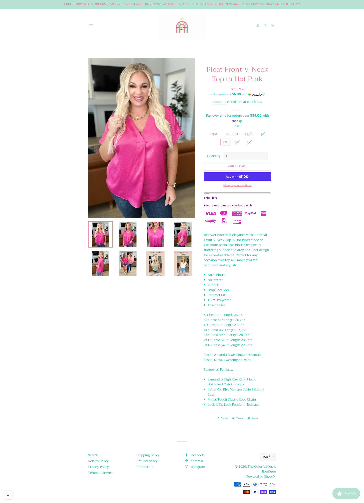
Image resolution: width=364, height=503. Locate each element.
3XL (249, 142)
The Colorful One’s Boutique (262, 469)
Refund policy (147, 461)
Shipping (219, 102)
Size (237, 126)
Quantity (214, 156)
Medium (232, 134)
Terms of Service (100, 473)
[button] (237, 94)
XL (263, 134)
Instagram (197, 467)
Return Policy (98, 461)
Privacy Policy (98, 467)
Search (93, 455)
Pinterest (196, 461)
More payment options (237, 185)
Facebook (196, 455)
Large (249, 134)
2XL (237, 142)
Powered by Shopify (261, 476)
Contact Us (144, 467)
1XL (225, 142)
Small (215, 134)
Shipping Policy (148, 455)
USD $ (266, 457)
